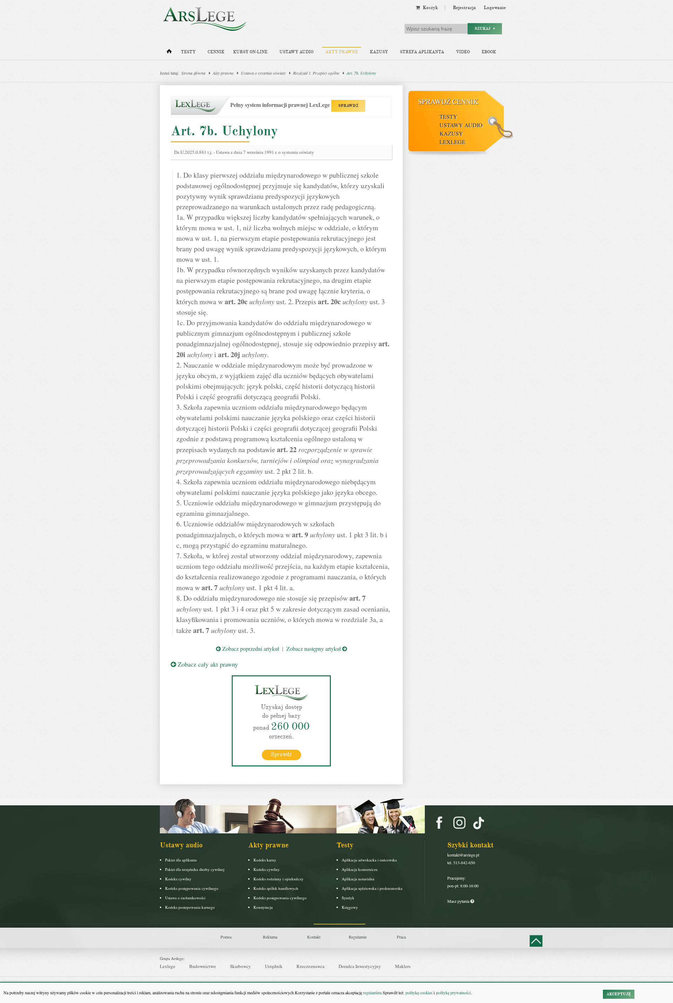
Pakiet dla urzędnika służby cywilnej (194, 869)
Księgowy (350, 907)
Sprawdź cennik (448, 101)
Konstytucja (263, 907)
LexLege (452, 141)
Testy (188, 52)
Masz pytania (458, 901)
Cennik (216, 52)
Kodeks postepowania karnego (190, 907)
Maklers (402, 966)
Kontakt (313, 937)
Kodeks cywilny (178, 878)
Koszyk (429, 8)
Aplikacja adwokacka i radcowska (369, 859)
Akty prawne (341, 52)
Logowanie (495, 8)
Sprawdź (281, 754)
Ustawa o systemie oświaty (263, 73)
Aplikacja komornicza (360, 869)
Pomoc (226, 937)
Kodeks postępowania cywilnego (191, 888)
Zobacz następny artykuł (314, 648)
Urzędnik (274, 966)
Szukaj (484, 28)
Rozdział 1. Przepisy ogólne (316, 73)
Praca (401, 937)
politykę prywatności (453, 992)
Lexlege (167, 966)
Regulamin (358, 937)
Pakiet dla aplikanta (181, 859)
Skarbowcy (240, 966)
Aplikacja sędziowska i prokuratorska (372, 888)
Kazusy (379, 52)
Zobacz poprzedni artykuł (250, 648)
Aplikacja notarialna (358, 878)
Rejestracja (464, 8)
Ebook (489, 52)
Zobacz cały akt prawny (207, 664)
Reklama (270, 937)
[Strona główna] (169, 53)
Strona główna (193, 73)
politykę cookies (419, 992)
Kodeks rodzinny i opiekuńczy (278, 878)
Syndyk (348, 897)
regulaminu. (372, 992)
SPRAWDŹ (348, 105)
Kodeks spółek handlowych (275, 888)
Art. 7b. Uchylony (361, 73)
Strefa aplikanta (422, 52)
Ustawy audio (296, 52)
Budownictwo (202, 966)
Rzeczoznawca (311, 966)
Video (463, 52)
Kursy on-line (250, 52)
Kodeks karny (264, 859)
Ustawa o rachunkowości (185, 897)
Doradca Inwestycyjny (360, 966)
